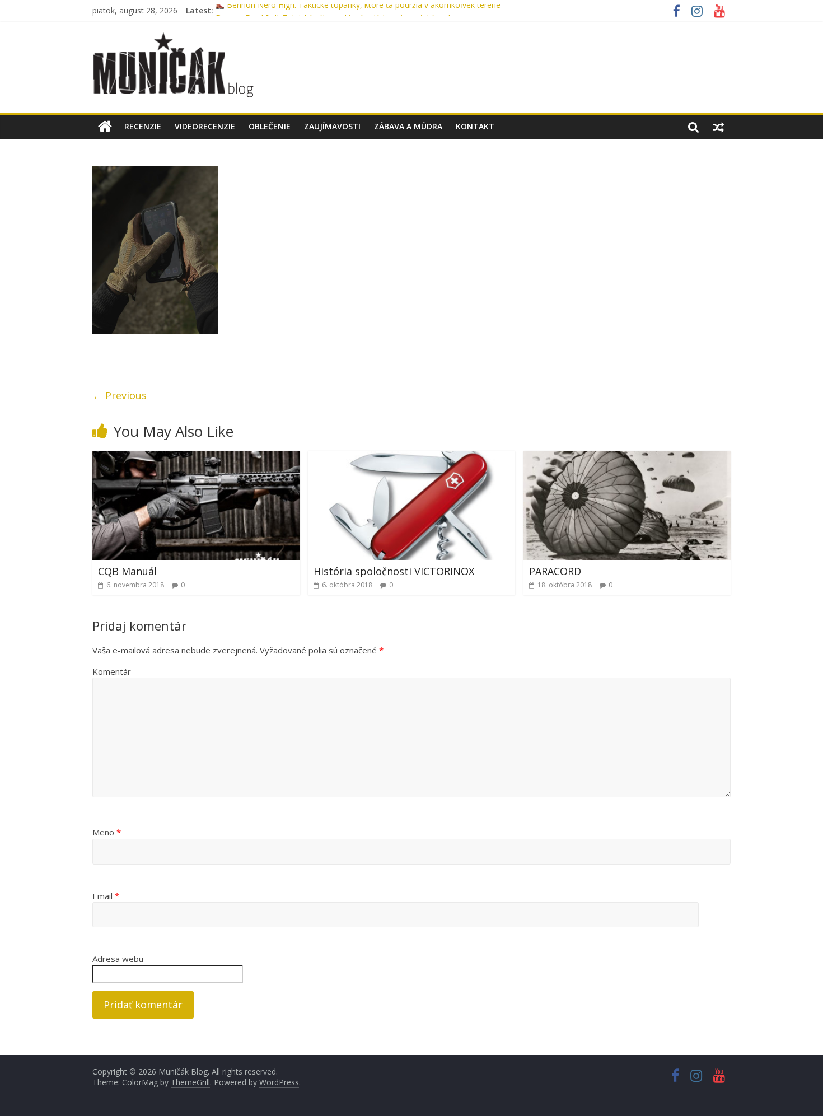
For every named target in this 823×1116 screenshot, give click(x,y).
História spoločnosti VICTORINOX (394, 571)
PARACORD (555, 571)
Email (105, 896)
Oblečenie (270, 126)
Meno (106, 832)
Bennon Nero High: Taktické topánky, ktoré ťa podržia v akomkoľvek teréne (363, 10)
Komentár (111, 671)
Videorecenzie (205, 126)
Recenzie (142, 126)
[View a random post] (718, 126)
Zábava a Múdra (408, 126)
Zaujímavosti (332, 126)
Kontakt (475, 126)
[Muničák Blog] (105, 126)
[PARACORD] (627, 457)
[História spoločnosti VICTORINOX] (412, 457)
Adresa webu (117, 958)
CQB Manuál (127, 571)
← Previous (119, 395)
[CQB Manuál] (196, 457)
